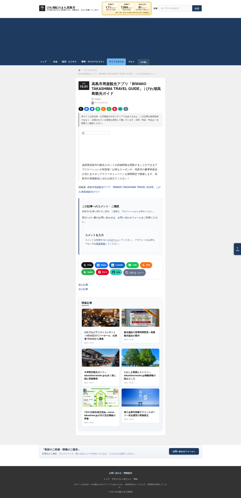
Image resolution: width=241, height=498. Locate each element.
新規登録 (100, 243)
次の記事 (83, 289)
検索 (197, 8)
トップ (43, 61)
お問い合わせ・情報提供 (120, 472)
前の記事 (83, 284)
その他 (143, 62)
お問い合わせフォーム (129, 217)
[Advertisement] (120, 37)
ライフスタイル (116, 61)
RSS (136, 478)
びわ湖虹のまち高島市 (124, 491)
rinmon (98, 98)
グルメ (131, 61)
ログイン (114, 239)
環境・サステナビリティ (92, 61)
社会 (55, 61)
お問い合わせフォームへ (184, 451)
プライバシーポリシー (121, 478)
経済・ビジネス (69, 61)
